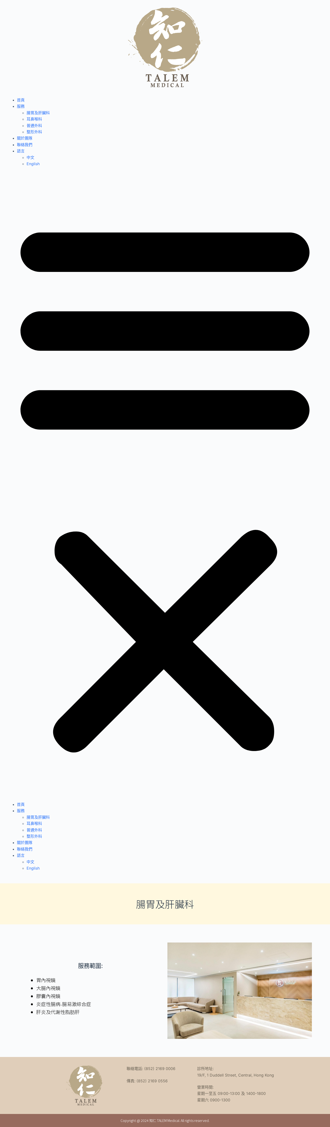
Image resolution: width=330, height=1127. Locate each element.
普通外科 (34, 125)
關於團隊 (24, 138)
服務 (21, 106)
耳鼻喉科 (34, 119)
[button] (165, 484)
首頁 (21, 100)
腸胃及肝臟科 (38, 112)
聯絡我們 (24, 144)
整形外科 (34, 131)
